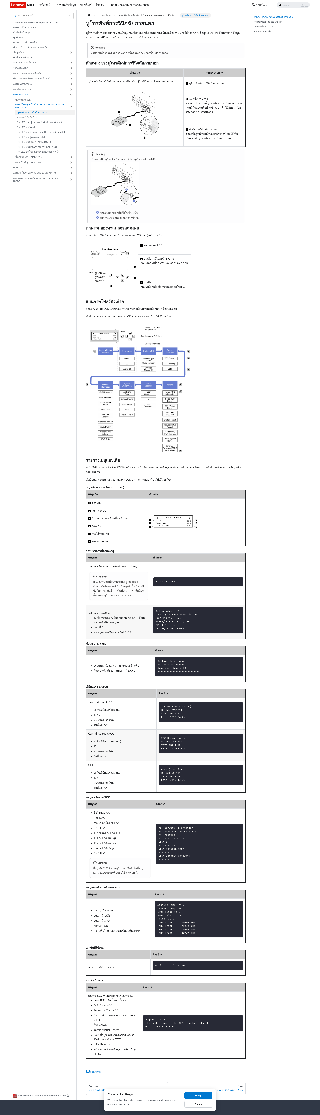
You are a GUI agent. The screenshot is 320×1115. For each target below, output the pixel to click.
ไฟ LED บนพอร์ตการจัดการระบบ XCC (37, 147)
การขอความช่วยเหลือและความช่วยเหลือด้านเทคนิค (36, 179)
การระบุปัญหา (20, 94)
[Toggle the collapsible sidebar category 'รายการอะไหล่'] (71, 68)
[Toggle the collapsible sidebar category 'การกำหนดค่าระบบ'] (71, 89)
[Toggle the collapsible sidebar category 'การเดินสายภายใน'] (71, 84)
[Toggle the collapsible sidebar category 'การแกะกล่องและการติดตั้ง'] (71, 73)
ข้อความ (17, 167)
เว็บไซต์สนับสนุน (22, 32)
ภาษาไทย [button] (261, 4)
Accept (198, 1095)
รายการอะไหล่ (20, 68)
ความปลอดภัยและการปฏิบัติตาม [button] (130, 4)
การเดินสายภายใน (22, 84)
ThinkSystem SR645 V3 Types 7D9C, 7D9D (36, 22)
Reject (198, 1104)
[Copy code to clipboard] (239, 581)
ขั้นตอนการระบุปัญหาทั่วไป (29, 157)
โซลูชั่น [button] (100, 4)
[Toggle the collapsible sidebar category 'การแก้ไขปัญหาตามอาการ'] (71, 162)
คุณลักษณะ (19, 37)
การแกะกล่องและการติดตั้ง (27, 73)
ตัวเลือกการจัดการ (22, 57)
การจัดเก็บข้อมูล (66, 4)
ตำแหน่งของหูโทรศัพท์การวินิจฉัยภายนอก (273, 17)
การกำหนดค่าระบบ (23, 89)
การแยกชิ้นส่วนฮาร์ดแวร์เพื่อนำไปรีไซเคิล (34, 173)
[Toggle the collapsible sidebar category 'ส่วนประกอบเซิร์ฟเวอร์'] (71, 62)
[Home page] (89, 15)
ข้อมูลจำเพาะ (20, 52)
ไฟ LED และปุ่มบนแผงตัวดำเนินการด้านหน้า (40, 122)
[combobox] (18, 16)
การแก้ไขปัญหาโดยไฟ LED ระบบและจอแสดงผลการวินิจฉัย (40, 106)
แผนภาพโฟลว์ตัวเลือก (264, 26)
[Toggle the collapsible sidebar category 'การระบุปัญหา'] (71, 94)
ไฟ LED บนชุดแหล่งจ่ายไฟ (31, 137)
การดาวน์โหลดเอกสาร (25, 27)
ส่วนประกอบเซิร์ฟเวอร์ (24, 62)
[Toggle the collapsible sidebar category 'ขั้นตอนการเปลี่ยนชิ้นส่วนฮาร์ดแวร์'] (71, 78)
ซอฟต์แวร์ (86, 4)
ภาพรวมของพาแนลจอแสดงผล (268, 22)
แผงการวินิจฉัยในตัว (27, 117)
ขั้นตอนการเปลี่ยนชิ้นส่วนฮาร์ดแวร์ (31, 78)
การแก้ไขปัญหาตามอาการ (28, 162)
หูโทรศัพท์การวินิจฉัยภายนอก (32, 112)
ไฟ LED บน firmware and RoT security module (41, 132)
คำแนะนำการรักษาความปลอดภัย (30, 47)
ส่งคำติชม (96, 1071)
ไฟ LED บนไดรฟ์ (26, 127)
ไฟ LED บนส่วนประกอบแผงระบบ (34, 142)
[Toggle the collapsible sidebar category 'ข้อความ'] (71, 167)
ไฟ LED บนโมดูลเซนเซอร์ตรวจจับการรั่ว (38, 151)
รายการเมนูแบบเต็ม (263, 31)
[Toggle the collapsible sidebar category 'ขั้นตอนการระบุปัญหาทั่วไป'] (71, 157)
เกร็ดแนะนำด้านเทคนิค (25, 42)
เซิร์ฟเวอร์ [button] (44, 4)
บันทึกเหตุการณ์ (23, 99)
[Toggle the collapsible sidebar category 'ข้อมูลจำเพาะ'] (71, 52)
